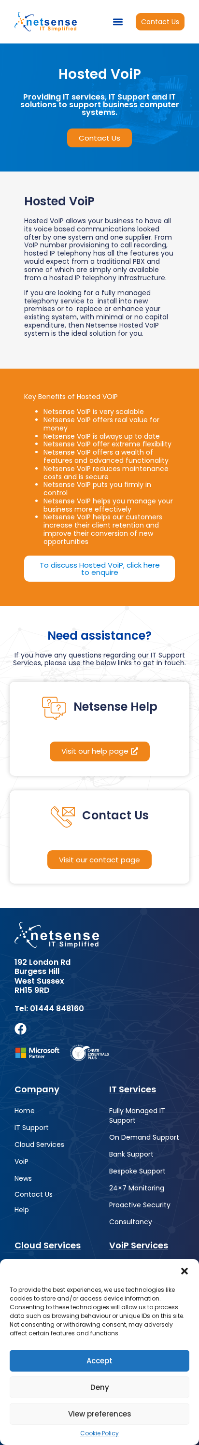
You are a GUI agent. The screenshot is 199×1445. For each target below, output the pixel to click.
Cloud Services (39, 1144)
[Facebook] (20, 1029)
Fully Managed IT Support (137, 1115)
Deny (99, 1387)
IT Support (31, 1127)
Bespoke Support (137, 1171)
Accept (99, 1361)
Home (24, 1111)
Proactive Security (140, 1205)
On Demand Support (144, 1137)
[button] (184, 1271)
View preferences (99, 1414)
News (23, 1178)
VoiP (21, 1161)
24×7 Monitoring (136, 1188)
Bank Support (131, 1154)
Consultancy (130, 1222)
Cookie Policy (99, 1433)
